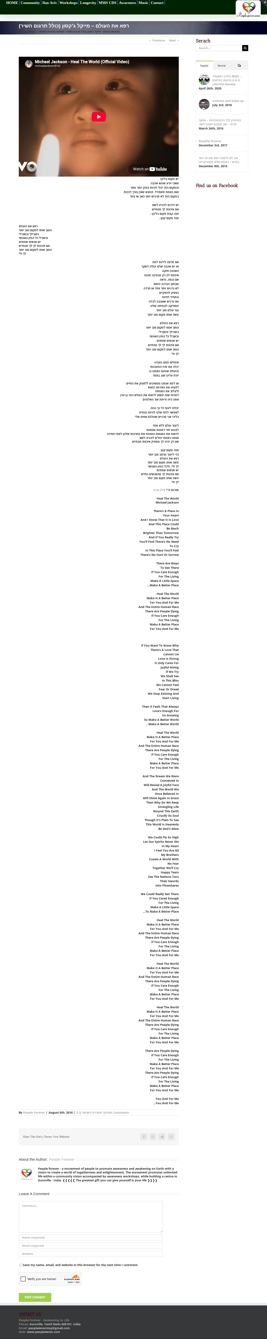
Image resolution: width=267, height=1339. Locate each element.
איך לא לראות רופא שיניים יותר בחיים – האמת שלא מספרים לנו (219, 160)
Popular (204, 65)
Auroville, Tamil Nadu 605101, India (55, 1324)
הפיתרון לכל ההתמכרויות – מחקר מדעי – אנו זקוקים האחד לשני (220, 122)
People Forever (34, 1112)
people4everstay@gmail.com (49, 1328)
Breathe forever (210, 141)
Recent (222, 65)
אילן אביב (159, 490)
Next (172, 40)
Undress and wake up (228, 101)
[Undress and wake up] (204, 101)
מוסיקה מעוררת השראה (97, 1112)
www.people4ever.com (43, 1332)
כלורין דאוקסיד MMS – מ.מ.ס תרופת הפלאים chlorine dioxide (226, 80)
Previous (158, 40)
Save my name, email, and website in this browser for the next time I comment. (80, 1265)
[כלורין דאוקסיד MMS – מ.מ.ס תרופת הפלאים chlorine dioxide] (204, 76)
